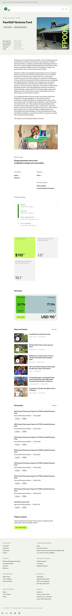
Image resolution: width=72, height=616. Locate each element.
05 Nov (17, 41)
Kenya (16, 175)
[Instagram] (6, 613)
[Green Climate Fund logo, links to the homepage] (9, 9)
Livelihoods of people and (29, 163)
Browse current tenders (43, 594)
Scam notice (39, 608)
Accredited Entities (8, 563)
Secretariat (6, 548)
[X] (15, 613)
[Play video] (36, 137)
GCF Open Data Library (43, 583)
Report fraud (6, 577)
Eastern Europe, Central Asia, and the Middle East (50, 550)
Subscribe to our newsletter (44, 597)
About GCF (6, 546)
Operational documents (43, 579)
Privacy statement (16, 608)
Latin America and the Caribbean (46, 553)
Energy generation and (25, 160)
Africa (39, 175)
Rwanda (17, 178)
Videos (5, 592)
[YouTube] (19, 613)
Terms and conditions (28, 608)
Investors (5, 566)
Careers (5, 553)
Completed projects (42, 566)
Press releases (7, 594)
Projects (18, 18)
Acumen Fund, (19, 49)
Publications (40, 577)
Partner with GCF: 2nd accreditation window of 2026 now (20, 2)
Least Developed (45, 188)
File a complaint (7, 579)
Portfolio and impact (8, 18)
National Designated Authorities (12, 561)
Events (4, 597)
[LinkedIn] (11, 613)
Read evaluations (7, 581)
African (41, 186)
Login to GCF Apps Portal (44, 599)
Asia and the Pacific (42, 548)
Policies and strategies (43, 581)
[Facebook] (2, 613)
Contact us (40, 592)
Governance (6, 550)
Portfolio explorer (41, 561)
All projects (40, 563)
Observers (6, 568)
